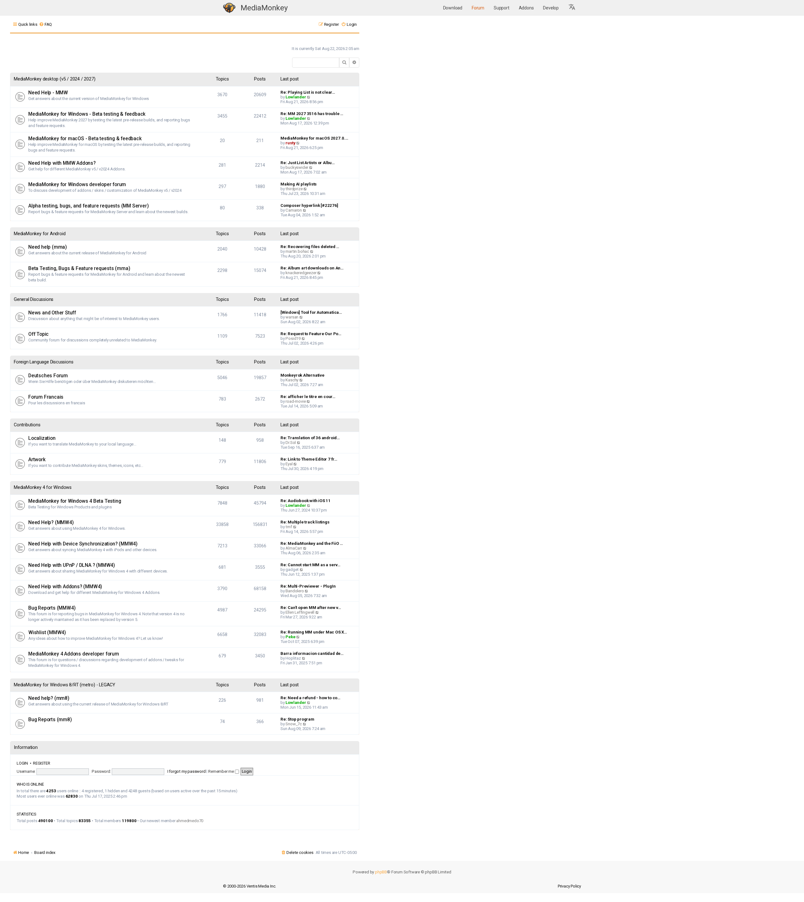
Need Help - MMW (48, 93)
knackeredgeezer (300, 272)
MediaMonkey (264, 7)
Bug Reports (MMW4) (51, 608)
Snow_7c (293, 724)
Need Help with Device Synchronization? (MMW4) (83, 544)
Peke (290, 636)
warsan (291, 317)
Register (41, 763)
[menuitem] (45, 24)
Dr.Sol (290, 442)
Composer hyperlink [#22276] (309, 205)
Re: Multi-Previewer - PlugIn (307, 586)
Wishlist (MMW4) (47, 632)
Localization (42, 438)
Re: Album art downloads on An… (312, 268)
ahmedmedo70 (189, 820)
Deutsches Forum (48, 376)
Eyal (288, 464)
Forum (478, 7)
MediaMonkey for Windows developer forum (77, 184)
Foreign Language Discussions (43, 362)
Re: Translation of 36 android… (310, 437)
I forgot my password (186, 771)
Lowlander (295, 97)
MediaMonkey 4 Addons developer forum (73, 654)
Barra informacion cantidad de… (312, 653)
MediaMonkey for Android (39, 233)
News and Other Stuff (52, 313)
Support (501, 7)
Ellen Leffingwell (299, 612)
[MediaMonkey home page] (229, 8)
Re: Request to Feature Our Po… (310, 333)
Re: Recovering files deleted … (309, 246)
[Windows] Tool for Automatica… (311, 312)
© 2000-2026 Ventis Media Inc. (249, 886)
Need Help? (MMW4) (51, 522)
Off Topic (38, 334)
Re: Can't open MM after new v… (310, 607)
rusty (290, 143)
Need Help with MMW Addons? (62, 163)
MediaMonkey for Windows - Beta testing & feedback (86, 114)
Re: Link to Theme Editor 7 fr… (308, 459)
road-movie (295, 401)
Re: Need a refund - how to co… (310, 697)
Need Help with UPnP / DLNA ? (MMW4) (71, 565)
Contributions (27, 425)
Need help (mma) (47, 247)
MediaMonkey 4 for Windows (43, 487)
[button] (572, 8)
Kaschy (291, 380)
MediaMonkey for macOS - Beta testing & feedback (85, 138)
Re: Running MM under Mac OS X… (313, 632)
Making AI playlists (298, 184)
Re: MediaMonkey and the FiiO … (311, 543)
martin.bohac (297, 251)
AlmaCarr (293, 548)
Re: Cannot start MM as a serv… (310, 564)
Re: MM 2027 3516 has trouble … (311, 113)
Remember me (221, 771)
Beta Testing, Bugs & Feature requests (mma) (79, 268)
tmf (288, 526)
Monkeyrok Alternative (302, 375)
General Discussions (33, 299)
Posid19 (293, 338)
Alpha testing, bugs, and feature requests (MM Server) (88, 206)
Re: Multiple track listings (304, 522)
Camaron (293, 210)
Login (22, 763)
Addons (526, 7)
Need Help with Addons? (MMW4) (65, 586)
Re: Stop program (297, 719)
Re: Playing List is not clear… (307, 92)
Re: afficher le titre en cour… (307, 396)
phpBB (381, 872)
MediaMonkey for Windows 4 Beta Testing (74, 501)
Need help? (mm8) (48, 698)
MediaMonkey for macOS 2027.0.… (314, 138)
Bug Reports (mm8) (50, 719)
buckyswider (296, 167)
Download (452, 7)
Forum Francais (45, 397)
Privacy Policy (569, 886)
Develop (551, 7)
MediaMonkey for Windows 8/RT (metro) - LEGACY (64, 685)
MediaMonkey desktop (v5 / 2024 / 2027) (54, 79)
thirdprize (293, 188)
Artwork (37, 459)
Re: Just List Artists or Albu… (307, 162)
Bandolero (294, 591)
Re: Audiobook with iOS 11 (305, 500)
